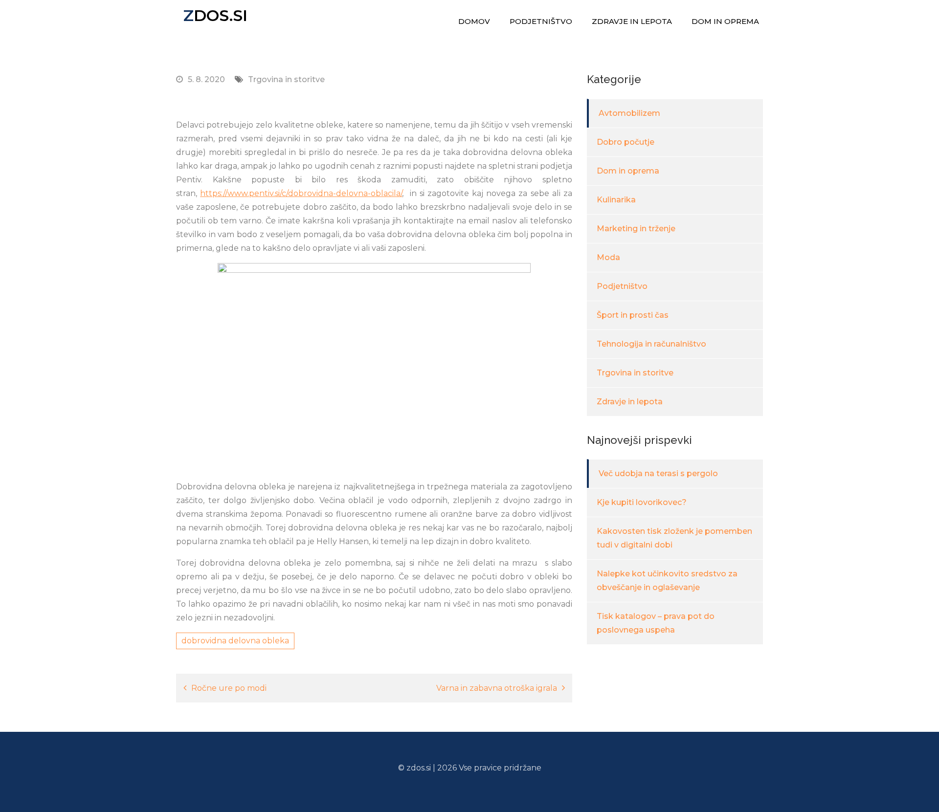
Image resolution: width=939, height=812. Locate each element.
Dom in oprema (725, 21)
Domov (474, 21)
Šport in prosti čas (633, 315)
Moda (608, 257)
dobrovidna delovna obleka (235, 640)
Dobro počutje (625, 142)
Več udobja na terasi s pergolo (658, 473)
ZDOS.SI (215, 15)
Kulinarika (616, 199)
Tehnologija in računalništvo (651, 344)
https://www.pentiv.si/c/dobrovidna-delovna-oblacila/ (301, 193)
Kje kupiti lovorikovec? (642, 502)
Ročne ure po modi (229, 688)
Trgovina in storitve (286, 79)
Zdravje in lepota (632, 21)
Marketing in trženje (636, 228)
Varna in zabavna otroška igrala (496, 688)
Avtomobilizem (629, 113)
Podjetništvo (541, 21)
